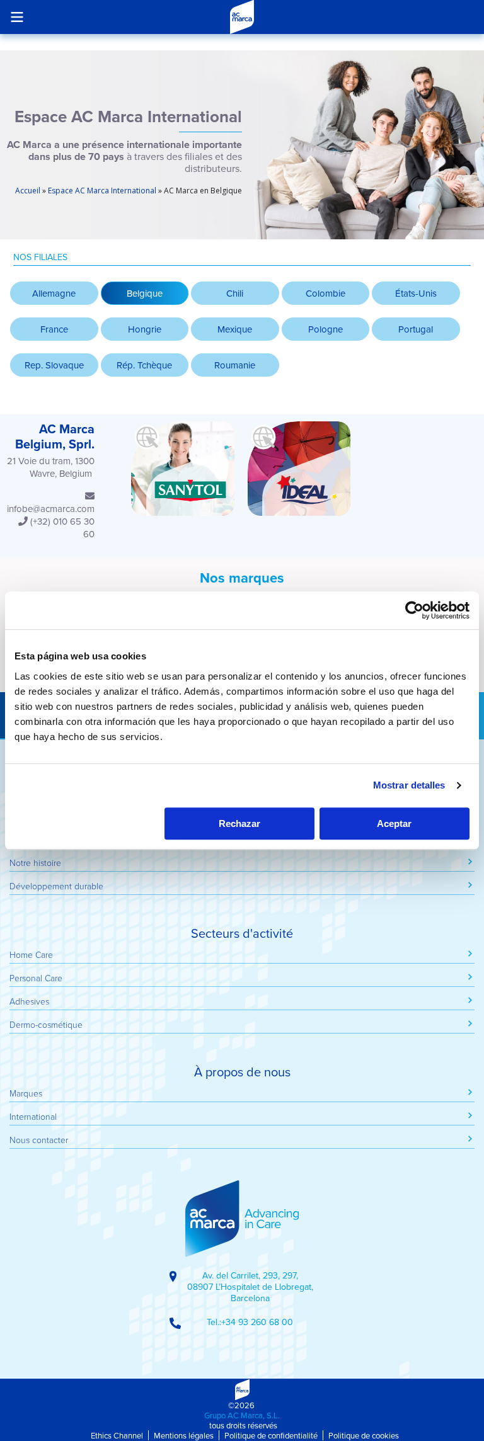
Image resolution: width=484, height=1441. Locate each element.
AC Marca (242, 17)
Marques (25, 1093)
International (33, 1116)
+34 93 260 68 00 (257, 1322)
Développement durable (56, 886)
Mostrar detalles (409, 785)
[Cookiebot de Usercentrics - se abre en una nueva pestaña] (414, 610)
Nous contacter (38, 1140)
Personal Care (35, 978)
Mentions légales (184, 1435)
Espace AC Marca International (102, 190)
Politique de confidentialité (271, 1435)
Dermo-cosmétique (46, 1024)
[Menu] (16, 16)
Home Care (31, 954)
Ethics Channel (117, 1435)
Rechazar (239, 823)
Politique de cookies (363, 1435)
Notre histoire (35, 863)
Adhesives (29, 1001)
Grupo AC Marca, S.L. (242, 1415)
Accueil (27, 190)
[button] (145, 293)
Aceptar (394, 823)
